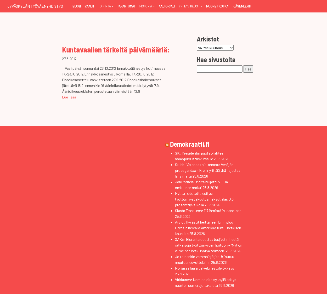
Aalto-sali (167, 6)
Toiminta (104, 6)
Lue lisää (69, 97)
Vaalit (89, 6)
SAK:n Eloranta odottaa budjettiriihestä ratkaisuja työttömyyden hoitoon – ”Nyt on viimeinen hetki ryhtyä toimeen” (208, 245)
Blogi (77, 6)
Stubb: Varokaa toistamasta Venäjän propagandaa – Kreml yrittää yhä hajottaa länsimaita (207, 170)
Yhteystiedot (189, 6)
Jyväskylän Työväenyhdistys (35, 6)
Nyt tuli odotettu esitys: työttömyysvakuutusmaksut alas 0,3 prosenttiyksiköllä (204, 199)
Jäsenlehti (242, 6)
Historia (145, 6)
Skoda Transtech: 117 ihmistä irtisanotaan (208, 210)
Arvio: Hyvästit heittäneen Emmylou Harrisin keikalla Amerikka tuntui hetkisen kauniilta (208, 228)
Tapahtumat (126, 6)
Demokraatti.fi (189, 144)
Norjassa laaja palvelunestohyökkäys (204, 268)
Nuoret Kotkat (218, 6)
